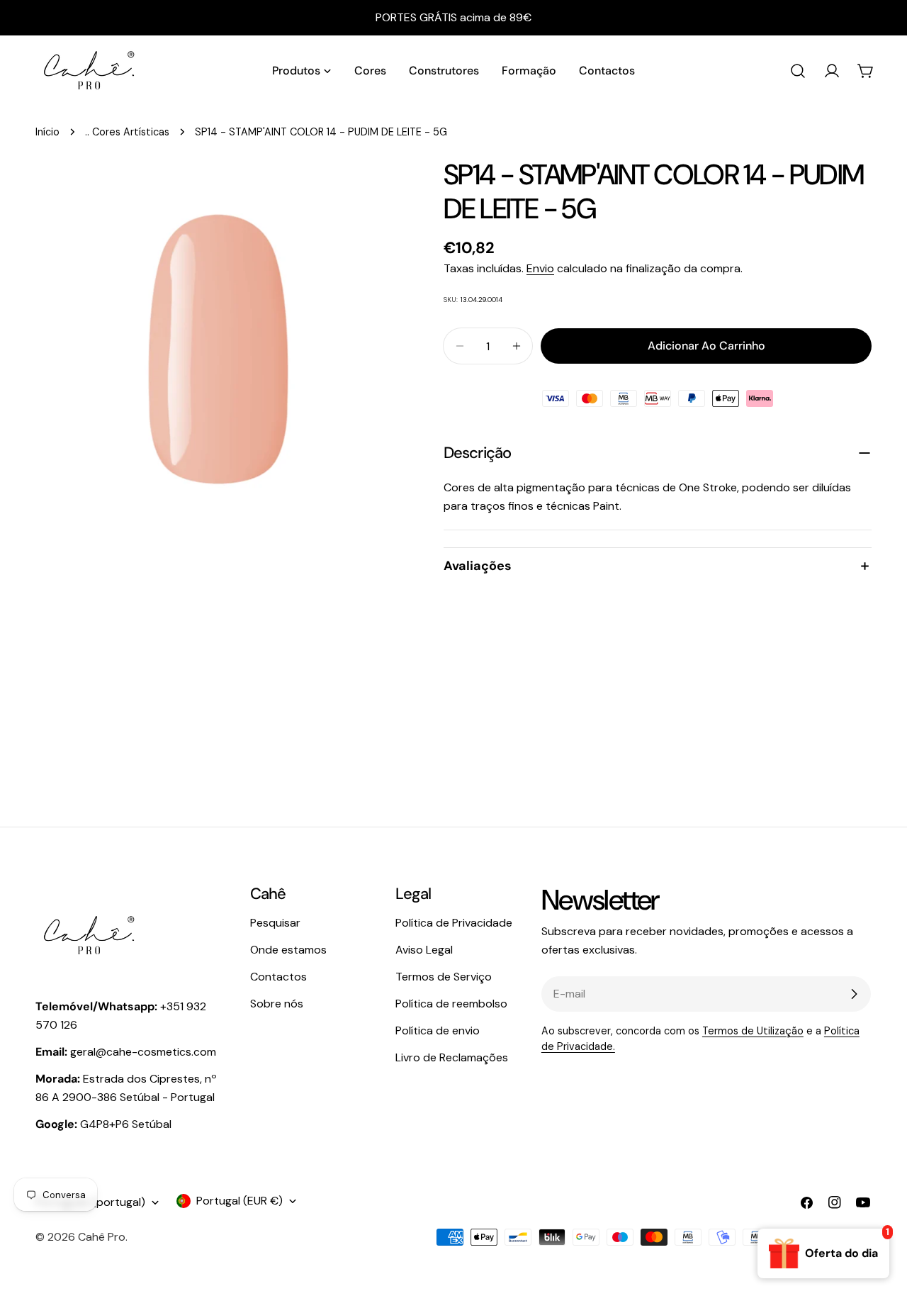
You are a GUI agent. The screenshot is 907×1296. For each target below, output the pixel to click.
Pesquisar (275, 922)
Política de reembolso (451, 1003)
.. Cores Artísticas (127, 131)
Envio (540, 268)
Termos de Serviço (443, 976)
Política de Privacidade (453, 922)
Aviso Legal (424, 949)
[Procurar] (798, 71)
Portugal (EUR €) (239, 1200)
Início (47, 131)
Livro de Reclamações (451, 1057)
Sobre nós (276, 1003)
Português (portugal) (90, 1202)
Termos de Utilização (753, 1030)
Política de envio (437, 1030)
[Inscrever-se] (853, 994)
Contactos (278, 976)
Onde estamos (288, 949)
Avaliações (478, 565)
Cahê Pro (101, 1236)
